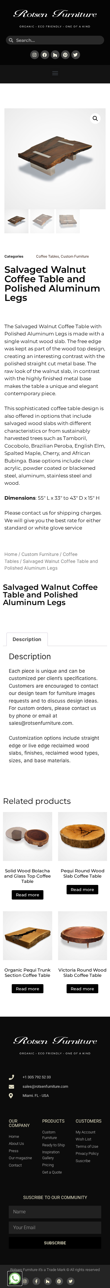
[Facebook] (44, 54)
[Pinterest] (65, 54)
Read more (27, 895)
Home (10, 554)
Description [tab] (27, 639)
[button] (55, 73)
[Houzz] (55, 54)
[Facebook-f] (36, 1281)
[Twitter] (75, 54)
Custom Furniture (75, 256)
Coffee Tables (47, 256)
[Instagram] (34, 54)
